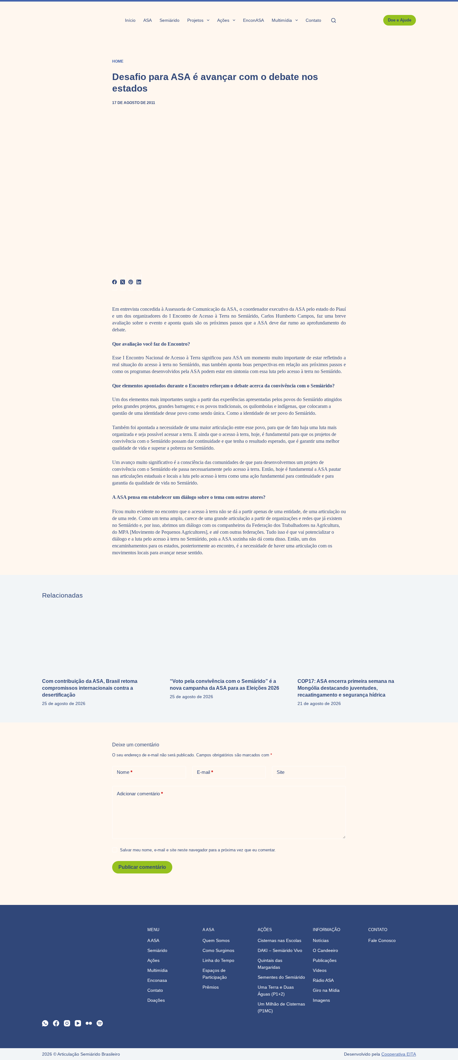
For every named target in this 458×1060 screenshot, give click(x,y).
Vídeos (320, 970)
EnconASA (253, 20)
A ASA (153, 940)
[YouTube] (78, 1023)
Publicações (324, 960)
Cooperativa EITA (398, 1054)
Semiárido (169, 20)
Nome (124, 772)
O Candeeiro (325, 950)
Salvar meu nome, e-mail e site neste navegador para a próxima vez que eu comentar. (198, 850)
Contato (313, 20)
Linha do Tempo (218, 960)
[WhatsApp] (45, 1023)
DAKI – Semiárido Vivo (280, 950)
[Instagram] (67, 1023)
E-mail (205, 772)
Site (280, 772)
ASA (147, 20)
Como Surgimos (218, 950)
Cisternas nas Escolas (279, 940)
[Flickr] (89, 1023)
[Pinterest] (130, 282)
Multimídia (282, 20)
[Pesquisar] (333, 20)
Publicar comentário (142, 867)
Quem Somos (216, 940)
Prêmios (211, 987)
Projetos (195, 20)
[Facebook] (114, 282)
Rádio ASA (323, 980)
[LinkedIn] (138, 282)
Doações (156, 1000)
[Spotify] (100, 1023)
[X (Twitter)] (122, 282)
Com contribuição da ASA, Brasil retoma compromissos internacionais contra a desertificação (89, 688)
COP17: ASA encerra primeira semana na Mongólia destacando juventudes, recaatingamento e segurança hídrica (346, 688)
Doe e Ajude (399, 20)
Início (130, 20)
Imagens (321, 1000)
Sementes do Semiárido (281, 977)
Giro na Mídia (326, 990)
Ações (223, 20)
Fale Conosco (382, 940)
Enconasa (157, 980)
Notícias (321, 940)
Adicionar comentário (140, 793)
